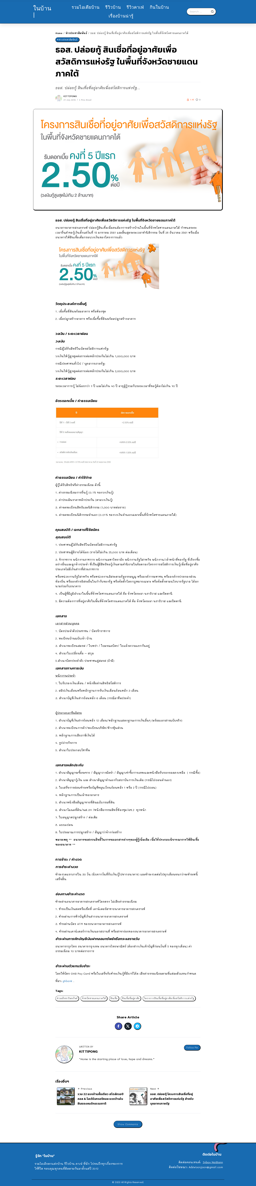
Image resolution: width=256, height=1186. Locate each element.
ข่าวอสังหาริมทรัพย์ (67, 998)
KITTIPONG (70, 96)
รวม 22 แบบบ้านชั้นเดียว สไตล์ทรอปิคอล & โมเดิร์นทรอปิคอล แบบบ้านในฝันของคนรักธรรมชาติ (100, 1099)
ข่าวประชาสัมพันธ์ (76, 33)
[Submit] (213, 11)
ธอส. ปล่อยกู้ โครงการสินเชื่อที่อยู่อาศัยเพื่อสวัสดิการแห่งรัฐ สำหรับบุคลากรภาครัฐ (171, 1099)
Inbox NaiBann (213, 1162)
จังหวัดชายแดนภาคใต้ (94, 998)
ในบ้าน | (42, 11)
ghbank (67, 981)
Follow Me (192, 1047)
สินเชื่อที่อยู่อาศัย (131, 998)
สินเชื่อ (114, 998)
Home (58, 33)
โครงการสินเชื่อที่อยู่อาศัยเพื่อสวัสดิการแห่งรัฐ (169, 998)
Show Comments (128, 1124)
